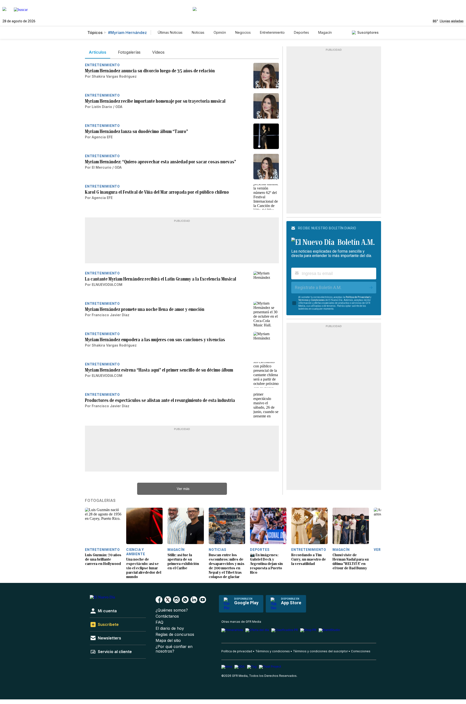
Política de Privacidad (358, 297)
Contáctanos (167, 616)
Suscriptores (368, 32)
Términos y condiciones (272, 651)
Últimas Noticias (170, 32)
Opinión (220, 32)
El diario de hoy (170, 628)
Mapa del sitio (168, 640)
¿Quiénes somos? (172, 610)
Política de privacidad (236, 651)
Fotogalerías (100, 500)
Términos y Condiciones (311, 300)
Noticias (198, 32)
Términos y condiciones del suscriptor (320, 651)
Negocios (243, 32)
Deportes (301, 32)
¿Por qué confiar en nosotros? (174, 649)
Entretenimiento (272, 32)
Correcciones (360, 651)
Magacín (325, 32)
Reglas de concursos (175, 634)
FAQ (159, 622)
